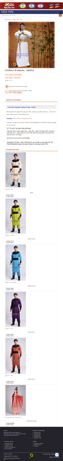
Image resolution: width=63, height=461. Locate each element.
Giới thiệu (10, 454)
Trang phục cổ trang (8, 446)
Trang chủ (8, 19)
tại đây (27, 138)
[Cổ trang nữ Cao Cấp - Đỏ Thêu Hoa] (31, 400)
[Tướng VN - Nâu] (31, 355)
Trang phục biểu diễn (8, 456)
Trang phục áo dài (37, 432)
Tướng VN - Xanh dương (10, 282)
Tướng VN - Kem (9, 189)
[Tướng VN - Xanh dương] (31, 262)
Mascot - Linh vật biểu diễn (10, 447)
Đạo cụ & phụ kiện (8, 448)
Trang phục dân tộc (37, 436)
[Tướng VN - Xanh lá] (31, 216)
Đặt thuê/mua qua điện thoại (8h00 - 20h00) (20, 92)
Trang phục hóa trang (9, 443)
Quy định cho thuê (37, 444)
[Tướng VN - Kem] (31, 170)
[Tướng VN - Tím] (31, 309)
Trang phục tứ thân (37, 433)
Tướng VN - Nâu (9, 375)
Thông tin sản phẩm (13, 100)
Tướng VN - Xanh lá (9, 235)
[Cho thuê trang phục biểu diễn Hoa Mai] (7, 12)
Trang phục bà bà (37, 435)
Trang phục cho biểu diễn (38, 443)
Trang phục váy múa (37, 437)
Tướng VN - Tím (9, 328)
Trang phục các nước (9, 444)
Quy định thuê (15, 456)
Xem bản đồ (36, 446)
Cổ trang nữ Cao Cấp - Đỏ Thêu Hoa (13, 417)
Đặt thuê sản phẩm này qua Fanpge (18, 86)
